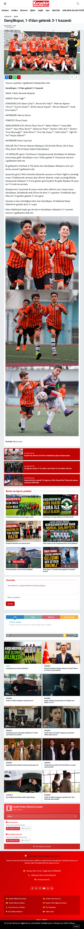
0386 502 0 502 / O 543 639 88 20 (43, 875)
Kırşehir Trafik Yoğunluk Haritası (56, 903)
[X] (36, 888)
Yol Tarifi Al (27, 828)
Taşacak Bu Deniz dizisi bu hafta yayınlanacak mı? (22, 765)
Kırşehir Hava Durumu (53, 899)
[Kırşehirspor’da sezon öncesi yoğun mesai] (23, 505)
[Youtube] (44, 888)
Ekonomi (24, 10)
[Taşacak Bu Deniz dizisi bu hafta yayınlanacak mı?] (23, 749)
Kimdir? (47, 666)
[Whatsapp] (48, 888)
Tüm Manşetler (51, 907)
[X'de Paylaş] (10, 77)
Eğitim (32, 10)
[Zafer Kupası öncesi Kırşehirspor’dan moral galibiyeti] (60, 531)
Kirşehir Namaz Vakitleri (17, 903)
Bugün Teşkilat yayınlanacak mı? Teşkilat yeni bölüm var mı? (59, 701)
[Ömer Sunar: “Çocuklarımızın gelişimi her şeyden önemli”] (60, 557)
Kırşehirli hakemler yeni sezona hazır (18, 543)
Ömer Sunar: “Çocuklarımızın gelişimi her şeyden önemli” (59, 570)
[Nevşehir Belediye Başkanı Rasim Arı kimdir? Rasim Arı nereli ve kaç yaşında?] (61, 653)
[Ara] (78, 3)
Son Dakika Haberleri (15, 912)
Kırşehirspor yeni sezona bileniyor (17, 668)
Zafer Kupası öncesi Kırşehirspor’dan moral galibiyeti (60, 543)
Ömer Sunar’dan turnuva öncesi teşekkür (19, 569)
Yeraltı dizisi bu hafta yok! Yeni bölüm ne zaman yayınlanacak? (60, 766)
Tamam (76, 926)
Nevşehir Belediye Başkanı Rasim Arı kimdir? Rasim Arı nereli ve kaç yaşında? (61, 669)
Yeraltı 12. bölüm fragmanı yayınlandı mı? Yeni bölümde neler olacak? (59, 798)
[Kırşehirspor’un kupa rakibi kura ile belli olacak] (60, 505)
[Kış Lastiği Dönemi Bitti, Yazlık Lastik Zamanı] (23, 782)
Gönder (10, 604)
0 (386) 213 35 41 (13, 840)
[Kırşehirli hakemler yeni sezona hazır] (23, 531)
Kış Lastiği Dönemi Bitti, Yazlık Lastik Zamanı (20, 797)
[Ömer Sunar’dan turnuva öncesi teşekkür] (23, 557)
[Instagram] (40, 888)
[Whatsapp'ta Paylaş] (15, 77)
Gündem (5, 10)
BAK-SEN (56, 10)
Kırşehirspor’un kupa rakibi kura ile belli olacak (58, 517)
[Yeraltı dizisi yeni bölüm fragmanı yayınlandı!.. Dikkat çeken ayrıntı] (61, 717)
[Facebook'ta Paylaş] (6, 77)
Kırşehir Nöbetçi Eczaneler (17, 899)
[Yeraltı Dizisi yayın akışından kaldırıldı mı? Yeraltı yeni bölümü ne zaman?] (23, 717)
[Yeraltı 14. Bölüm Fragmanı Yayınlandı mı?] (23, 685)
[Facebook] (32, 888)
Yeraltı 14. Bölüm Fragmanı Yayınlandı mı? (19, 701)
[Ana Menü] (5, 4)
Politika (14, 10)
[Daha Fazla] (19, 77)
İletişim (44, 920)
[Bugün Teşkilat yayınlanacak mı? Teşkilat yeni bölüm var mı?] (61, 685)
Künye (39, 920)
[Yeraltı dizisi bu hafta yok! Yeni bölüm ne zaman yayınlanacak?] (61, 749)
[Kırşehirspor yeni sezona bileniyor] (23, 653)
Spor (48, 10)
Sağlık (40, 10)
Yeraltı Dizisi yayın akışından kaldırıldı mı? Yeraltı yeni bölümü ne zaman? (22, 734)
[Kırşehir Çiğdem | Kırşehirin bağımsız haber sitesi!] (41, 3)
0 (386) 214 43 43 (14, 828)
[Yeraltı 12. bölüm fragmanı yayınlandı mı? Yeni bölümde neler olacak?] (61, 782)
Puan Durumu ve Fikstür (16, 907)
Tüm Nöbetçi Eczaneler (43, 846)
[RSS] (52, 888)
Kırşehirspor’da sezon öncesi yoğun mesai (19, 517)
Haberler (7, 17)
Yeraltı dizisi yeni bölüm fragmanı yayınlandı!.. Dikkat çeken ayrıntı (59, 734)
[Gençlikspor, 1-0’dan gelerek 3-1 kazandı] (42, 52)
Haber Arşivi (50, 912)
